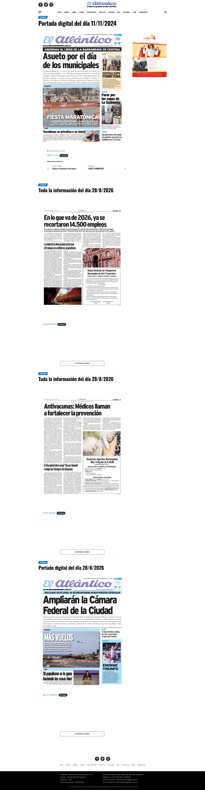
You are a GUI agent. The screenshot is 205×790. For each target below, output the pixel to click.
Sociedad (111, 12)
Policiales (126, 12)
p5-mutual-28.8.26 (49, 324)
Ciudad (81, 12)
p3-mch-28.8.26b (49, 513)
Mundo (66, 12)
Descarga (64, 155)
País (118, 12)
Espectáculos (91, 12)
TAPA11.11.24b (52, 155)
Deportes (102, 12)
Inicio (60, 12)
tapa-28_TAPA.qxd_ (50, 695)
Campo (74, 12)
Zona (134, 12)
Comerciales (143, 12)
